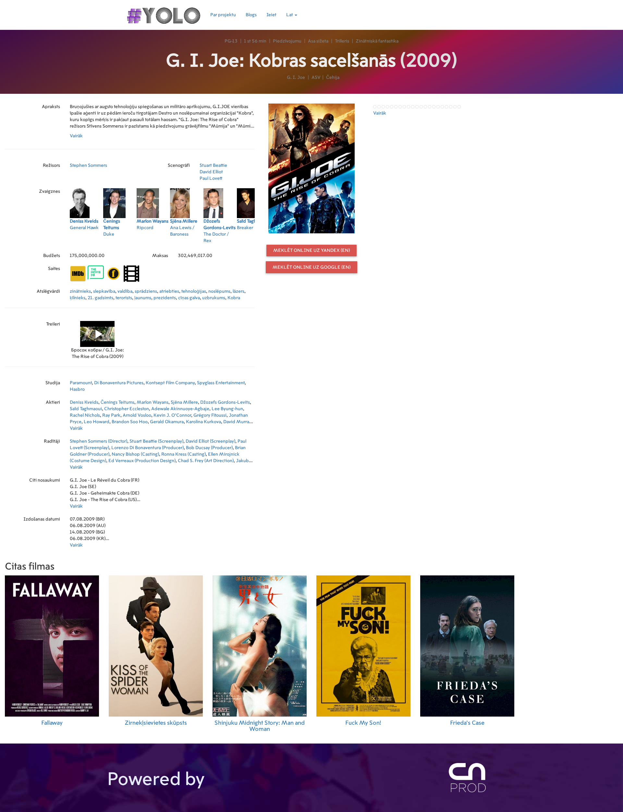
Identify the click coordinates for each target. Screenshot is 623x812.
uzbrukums (213, 298)
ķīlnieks (77, 298)
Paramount (81, 383)
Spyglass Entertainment (221, 383)
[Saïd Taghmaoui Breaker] (253, 242)
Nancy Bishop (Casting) (135, 454)
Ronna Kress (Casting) (183, 454)
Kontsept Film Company (170, 383)
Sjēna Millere (184, 402)
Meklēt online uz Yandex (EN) (311, 250)
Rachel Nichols (85, 415)
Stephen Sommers (88, 165)
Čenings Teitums (117, 402)
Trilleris (342, 41)
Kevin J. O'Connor (172, 415)
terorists (124, 298)
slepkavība (104, 291)
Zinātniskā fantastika (377, 41)
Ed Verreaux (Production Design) (142, 461)
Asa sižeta (318, 41)
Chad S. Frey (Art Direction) (206, 461)
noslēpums (219, 291)
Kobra (233, 298)
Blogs (251, 15)
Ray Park (111, 415)
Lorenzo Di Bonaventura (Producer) (147, 448)
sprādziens (146, 291)
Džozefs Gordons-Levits (225, 402)
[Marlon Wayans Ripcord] (153, 242)
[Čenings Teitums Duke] (120, 242)
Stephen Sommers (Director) (98, 441)
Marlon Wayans (152, 402)
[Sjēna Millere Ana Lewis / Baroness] (186, 242)
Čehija (332, 77)
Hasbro (77, 389)
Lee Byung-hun (227, 409)
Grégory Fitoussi (209, 415)
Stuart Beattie (213, 165)
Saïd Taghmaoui (86, 409)
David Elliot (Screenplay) (210, 441)
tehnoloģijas (193, 291)
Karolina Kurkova (203, 422)
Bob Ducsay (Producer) (209, 448)
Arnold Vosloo (137, 415)
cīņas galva (189, 298)
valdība (124, 291)
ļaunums (142, 298)
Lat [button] (290, 15)
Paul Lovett (211, 178)
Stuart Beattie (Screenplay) (156, 441)
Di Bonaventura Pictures (118, 383)
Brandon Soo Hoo (130, 422)
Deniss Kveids (84, 402)
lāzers (238, 291)
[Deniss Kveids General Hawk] (86, 242)
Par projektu (223, 15)
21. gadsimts (100, 298)
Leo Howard (96, 422)
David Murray (237, 422)
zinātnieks (80, 291)
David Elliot (211, 172)
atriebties (169, 291)
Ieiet (271, 15)
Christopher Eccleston (126, 409)
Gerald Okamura (167, 422)
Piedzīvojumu (287, 41)
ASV (316, 77)
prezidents (164, 298)
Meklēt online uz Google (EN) (311, 267)
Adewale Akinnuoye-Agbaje (180, 409)
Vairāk (76, 136)
